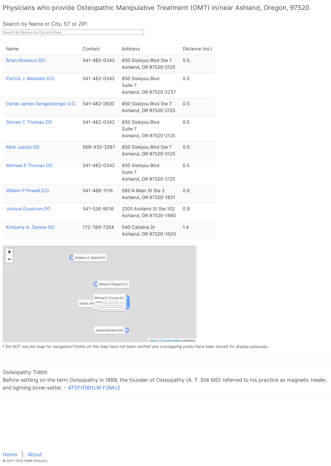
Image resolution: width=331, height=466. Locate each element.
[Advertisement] (148, 427)
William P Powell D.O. (28, 190)
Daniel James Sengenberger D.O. (41, 104)
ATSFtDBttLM (84, 387)
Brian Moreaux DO (25, 60)
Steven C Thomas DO (29, 122)
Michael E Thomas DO (29, 165)
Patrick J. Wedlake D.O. (30, 78)
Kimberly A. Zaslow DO (30, 227)
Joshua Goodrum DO (28, 209)
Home (11, 454)
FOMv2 (111, 387)
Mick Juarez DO (22, 147)
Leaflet (153, 340)
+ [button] (9, 252)
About (35, 454)
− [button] (9, 259)
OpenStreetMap (171, 340)
